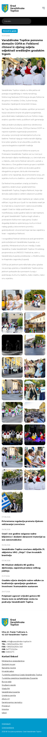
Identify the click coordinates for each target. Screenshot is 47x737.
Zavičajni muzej (8, 664)
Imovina (5, 709)
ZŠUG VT (6, 699)
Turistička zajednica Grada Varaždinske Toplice (22, 675)
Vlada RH (6, 689)
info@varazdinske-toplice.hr (17, 642)
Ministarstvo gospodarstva (13, 661)
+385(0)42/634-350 (12, 644)
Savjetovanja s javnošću (12, 702)
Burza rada (6, 682)
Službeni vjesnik (9, 685)
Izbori (4, 713)
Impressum (6, 724)
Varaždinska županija (11, 692)
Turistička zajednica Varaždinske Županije (20, 678)
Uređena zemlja (9, 695)
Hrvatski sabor (8, 671)
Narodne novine (9, 668)
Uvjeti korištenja (8, 728)
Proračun (6, 706)
